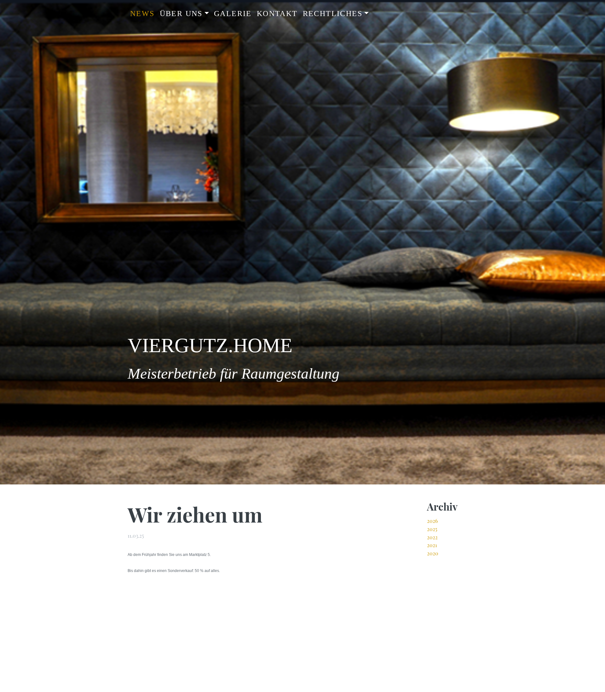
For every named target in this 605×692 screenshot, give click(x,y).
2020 (432, 553)
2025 (432, 529)
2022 (432, 537)
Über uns (181, 13)
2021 (432, 545)
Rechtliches (332, 13)
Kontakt (277, 13)
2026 (432, 521)
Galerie (233, 13)
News (142, 13)
